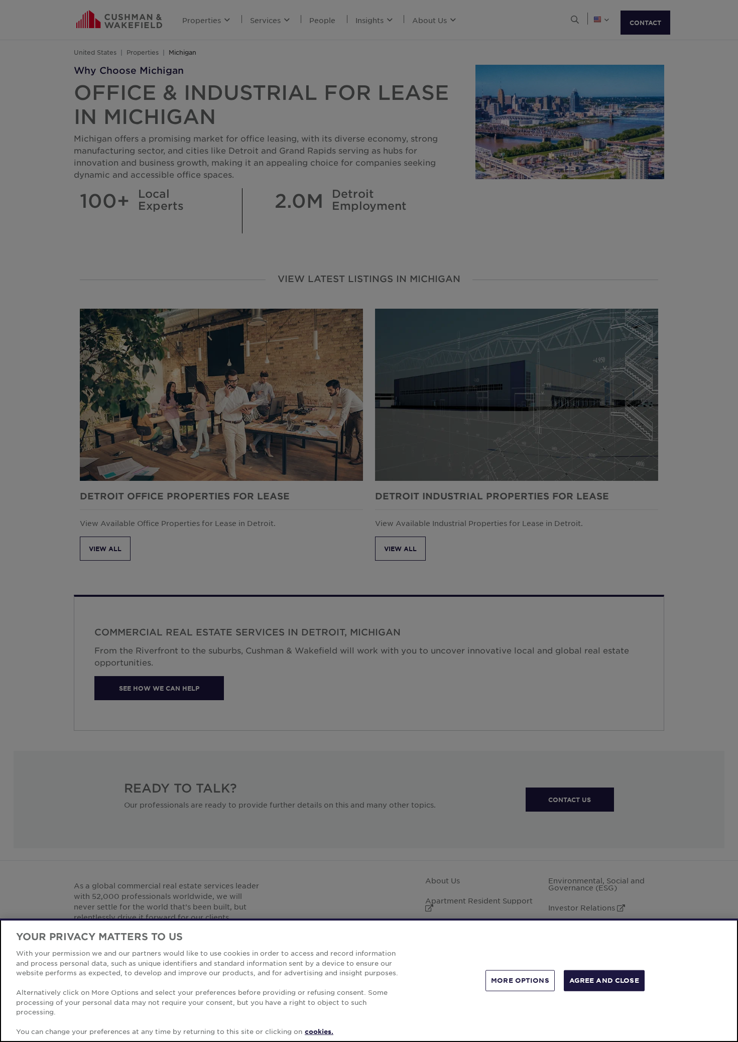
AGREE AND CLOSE (604, 980)
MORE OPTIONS (520, 980)
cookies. (319, 1031)
